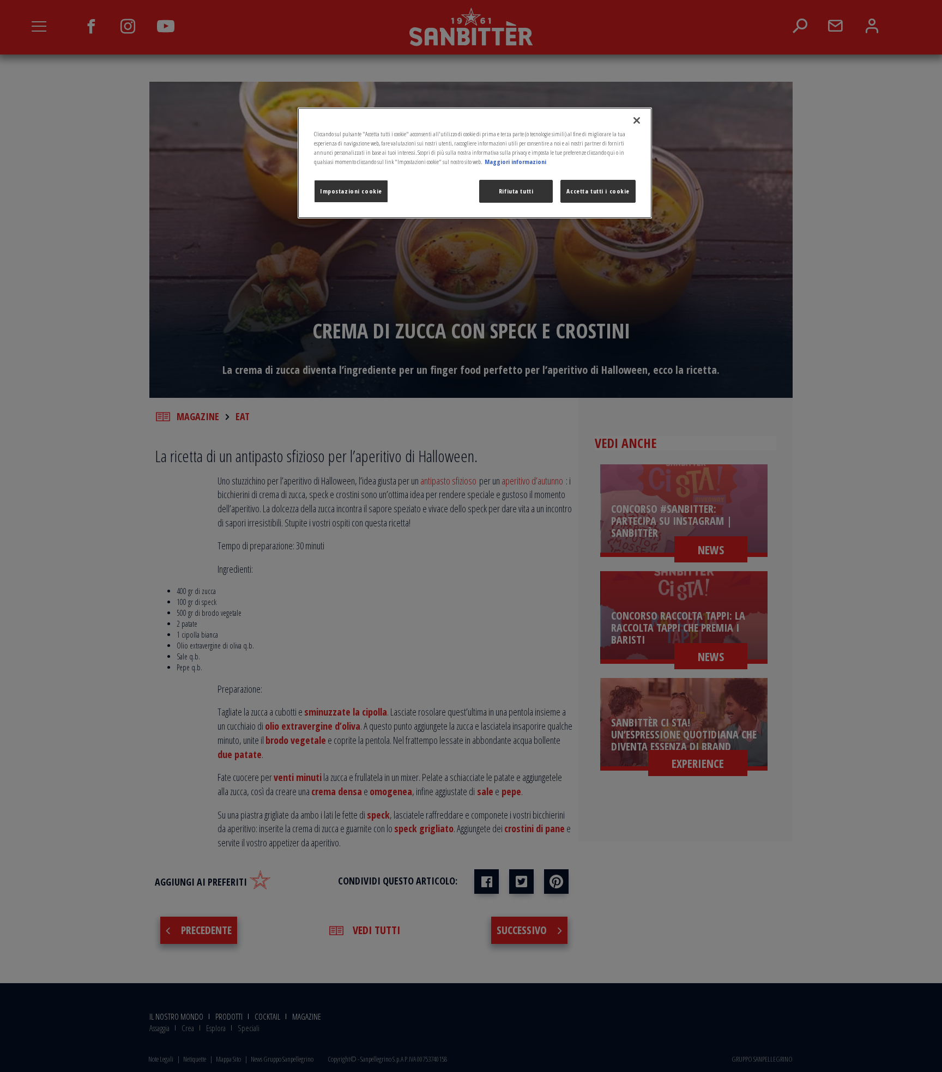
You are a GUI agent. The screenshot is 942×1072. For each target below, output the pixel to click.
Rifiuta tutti (516, 191)
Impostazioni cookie (351, 191)
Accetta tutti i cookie (598, 191)
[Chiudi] (637, 120)
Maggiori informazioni (515, 162)
